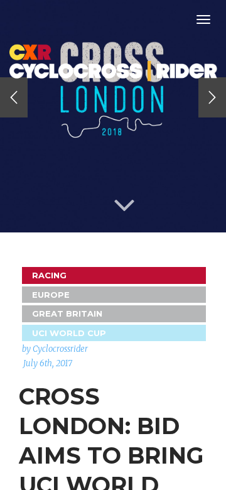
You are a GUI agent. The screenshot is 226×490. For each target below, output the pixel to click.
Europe (51, 295)
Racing (49, 275)
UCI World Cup (69, 333)
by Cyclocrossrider (55, 349)
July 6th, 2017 (47, 363)
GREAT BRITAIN (67, 313)
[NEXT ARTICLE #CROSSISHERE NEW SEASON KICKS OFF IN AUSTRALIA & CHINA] (212, 97)
